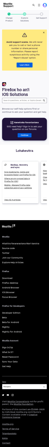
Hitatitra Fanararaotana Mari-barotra (20, 243)
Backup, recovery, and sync (19, 166)
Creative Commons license (19, 416)
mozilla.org (7, 424)
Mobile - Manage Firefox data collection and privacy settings (18, 186)
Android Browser (10, 287)
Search (33, 5)
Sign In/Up (7, 347)
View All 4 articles (12, 200)
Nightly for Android (12, 331)
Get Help (6, 366)
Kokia (5, 438)
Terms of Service (10, 429)
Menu (39, 5)
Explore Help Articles (13, 262)
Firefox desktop (10, 283)
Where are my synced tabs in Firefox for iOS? (17, 180)
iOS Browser (8, 292)
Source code (8, 248)
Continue (24, 135)
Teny (4, 382)
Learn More (24, 65)
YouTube (8, 395)
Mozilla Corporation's (18, 401)
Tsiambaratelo (9, 433)
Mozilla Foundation (23, 404)
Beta (4, 317)
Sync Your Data (10, 361)
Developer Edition (11, 313)
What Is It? (7, 352)
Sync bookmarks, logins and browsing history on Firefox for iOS (19, 173)
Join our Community (12, 257)
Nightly (6, 327)
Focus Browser (9, 297)
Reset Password (10, 357)
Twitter (6, 253)
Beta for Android (10, 322)
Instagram (12, 395)
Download (7, 278)
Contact (6, 443)
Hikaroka (44, 100)
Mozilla (8, 226)
